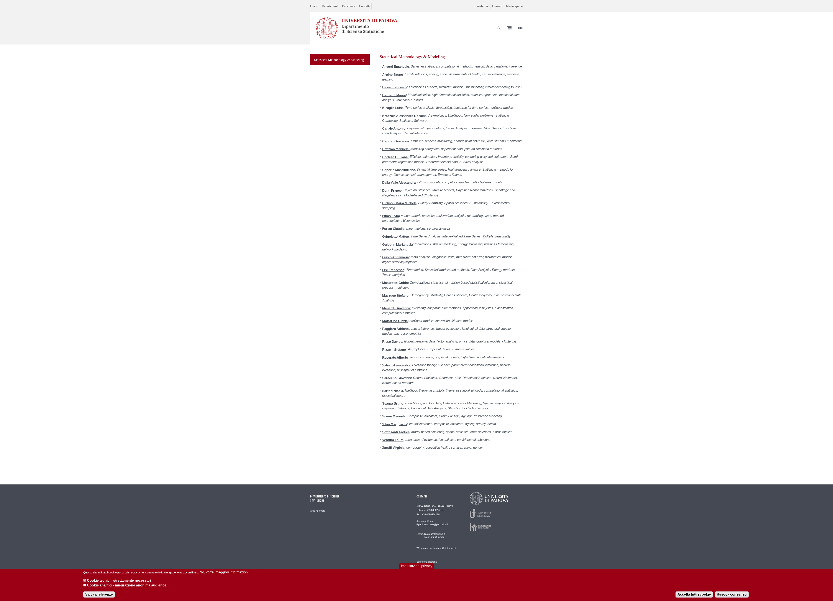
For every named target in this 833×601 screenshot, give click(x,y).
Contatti (364, 6)
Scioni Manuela (393, 416)
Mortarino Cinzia (395, 321)
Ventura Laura (392, 440)
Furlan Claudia (393, 228)
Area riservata (317, 510)
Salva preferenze (99, 594)
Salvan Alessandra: (396, 365)
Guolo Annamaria (395, 257)
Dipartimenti (330, 6)
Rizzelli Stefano (394, 349)
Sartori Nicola (392, 390)
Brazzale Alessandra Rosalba (404, 115)
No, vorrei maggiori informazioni (224, 572)
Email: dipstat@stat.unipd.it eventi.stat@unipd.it (430, 535)
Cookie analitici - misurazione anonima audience (126, 585)
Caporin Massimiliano (398, 169)
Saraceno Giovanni (396, 378)
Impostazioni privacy (416, 566)
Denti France (392, 190)
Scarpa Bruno (392, 403)
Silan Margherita (394, 424)
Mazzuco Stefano (395, 295)
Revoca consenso (732, 594)
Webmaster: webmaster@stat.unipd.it (436, 548)
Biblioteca (348, 6)
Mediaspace (514, 6)
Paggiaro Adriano (395, 329)
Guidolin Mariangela (397, 244)
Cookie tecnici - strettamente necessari (119, 580)
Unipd (314, 6)
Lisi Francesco (393, 270)
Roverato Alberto (395, 357)
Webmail (483, 6)
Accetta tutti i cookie (694, 594)
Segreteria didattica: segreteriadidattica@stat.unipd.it (433, 565)
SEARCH (515, 34)
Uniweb (497, 6)
